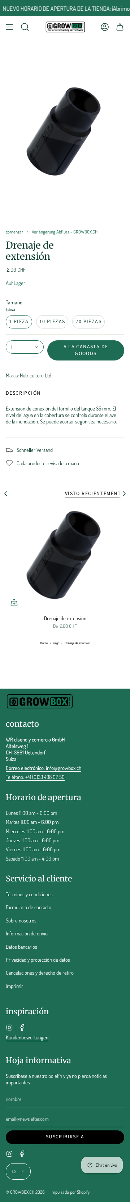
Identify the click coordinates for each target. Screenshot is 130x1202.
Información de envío (27, 933)
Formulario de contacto (28, 907)
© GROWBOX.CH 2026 (25, 1192)
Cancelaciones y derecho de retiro (40, 972)
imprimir (14, 986)
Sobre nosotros (21, 920)
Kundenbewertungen (27, 1037)
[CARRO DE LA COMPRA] (120, 27)
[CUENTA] (104, 27)
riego (56, 643)
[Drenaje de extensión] (65, 558)
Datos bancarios (21, 946)
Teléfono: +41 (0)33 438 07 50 (35, 777)
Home (44, 643)
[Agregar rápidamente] (14, 602)
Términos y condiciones (29, 894)
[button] (25, 27)
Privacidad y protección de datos (38, 959)
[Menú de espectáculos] (9, 27)
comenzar (14, 232)
